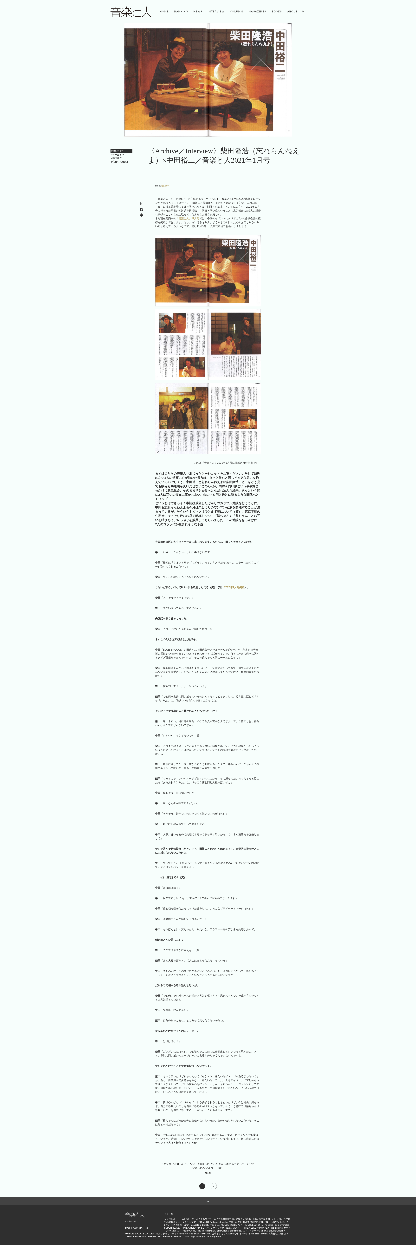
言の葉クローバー (268, 1219)
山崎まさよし (218, 1233)
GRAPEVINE (257, 1222)
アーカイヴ (215, 1219)
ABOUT (292, 11)
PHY (173, 1225)
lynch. (264, 1230)
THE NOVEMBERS (135, 1236)
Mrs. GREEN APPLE (193, 1227)
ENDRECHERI (276, 1230)
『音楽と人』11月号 (187, 218)
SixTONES (222, 1230)
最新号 (203, 1219)
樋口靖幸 (165, 186)
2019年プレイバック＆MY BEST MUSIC (248, 1233)
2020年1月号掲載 (234, 587)
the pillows (276, 1227)
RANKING (181, 11)
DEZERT (204, 1222)
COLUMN (236, 11)
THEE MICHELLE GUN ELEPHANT (165, 1236)
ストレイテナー (251, 1230)
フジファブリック (215, 1227)
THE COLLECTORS (252, 1225)
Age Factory (197, 1236)
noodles (269, 1225)
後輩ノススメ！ (234, 1227)
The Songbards (213, 1236)
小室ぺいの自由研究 (239, 1222)
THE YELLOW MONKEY (256, 1227)
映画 (179, 1225)
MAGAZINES (257, 11)
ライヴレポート (172, 1219)
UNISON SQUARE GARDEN (139, 1233)
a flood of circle (219, 1222)
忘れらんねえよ (278, 1233)
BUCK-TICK (251, 1219)
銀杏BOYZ (235, 1225)
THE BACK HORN (190, 1230)
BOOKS (277, 11)
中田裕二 (214, 1225)
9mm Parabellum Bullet (196, 1225)
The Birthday (208, 1230)
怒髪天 (239, 1219)
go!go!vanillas (282, 1225)
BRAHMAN (235, 1230)
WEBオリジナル (190, 1219)
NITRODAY (272, 1222)
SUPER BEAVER (172, 1227)
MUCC (224, 1225)
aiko (187, 1236)
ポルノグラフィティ (166, 1233)
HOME (164, 11)
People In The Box (188, 1233)
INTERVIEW (216, 11)
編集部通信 (228, 1219)
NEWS (197, 11)
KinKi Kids (205, 1233)
